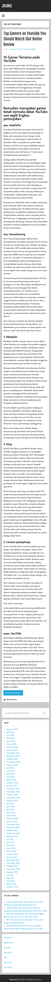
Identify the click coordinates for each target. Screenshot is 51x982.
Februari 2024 (12, 818)
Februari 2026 (12, 747)
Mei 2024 (10, 809)
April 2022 (11, 881)
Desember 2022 (13, 860)
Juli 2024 (10, 803)
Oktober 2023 (12, 830)
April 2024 (11, 812)
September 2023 (13, 833)
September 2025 (13, 762)
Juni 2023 (10, 842)
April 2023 (11, 848)
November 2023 (13, 827)
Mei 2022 (10, 878)
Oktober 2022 (12, 866)
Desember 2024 (13, 788)
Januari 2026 (12, 750)
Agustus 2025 (12, 765)
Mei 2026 (11, 738)
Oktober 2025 (12, 759)
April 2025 (11, 777)
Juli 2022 (10, 875)
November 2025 (13, 756)
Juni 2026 (10, 735)
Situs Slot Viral (12, 699)
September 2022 (13, 869)
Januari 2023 (12, 857)
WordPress (23, 979)
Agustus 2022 (12, 872)
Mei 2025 (10, 774)
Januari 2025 (12, 785)
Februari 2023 (12, 854)
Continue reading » (13, 692)
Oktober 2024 (12, 794)
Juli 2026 (10, 732)
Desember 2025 (13, 753)
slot (5, 957)
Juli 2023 (10, 839)
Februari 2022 (12, 887)
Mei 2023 (11, 845)
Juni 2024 (10, 806)
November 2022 (13, 863)
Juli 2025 (10, 768)
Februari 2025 (12, 782)
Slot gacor (8, 962)
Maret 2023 (11, 851)
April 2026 (11, 741)
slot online (8, 967)
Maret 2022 (11, 884)
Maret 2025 (11, 779)
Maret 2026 (11, 744)
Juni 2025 (10, 771)
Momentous (36, 979)
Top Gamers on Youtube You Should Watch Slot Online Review (24, 39)
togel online (8, 942)
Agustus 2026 (12, 729)
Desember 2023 (13, 824)
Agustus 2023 (12, 836)
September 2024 (13, 797)
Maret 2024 (11, 815)
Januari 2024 (12, 821)
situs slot (7, 947)
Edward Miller (30, 49)
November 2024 (13, 791)
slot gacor (8, 937)
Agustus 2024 (12, 800)
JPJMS (7, 5)
